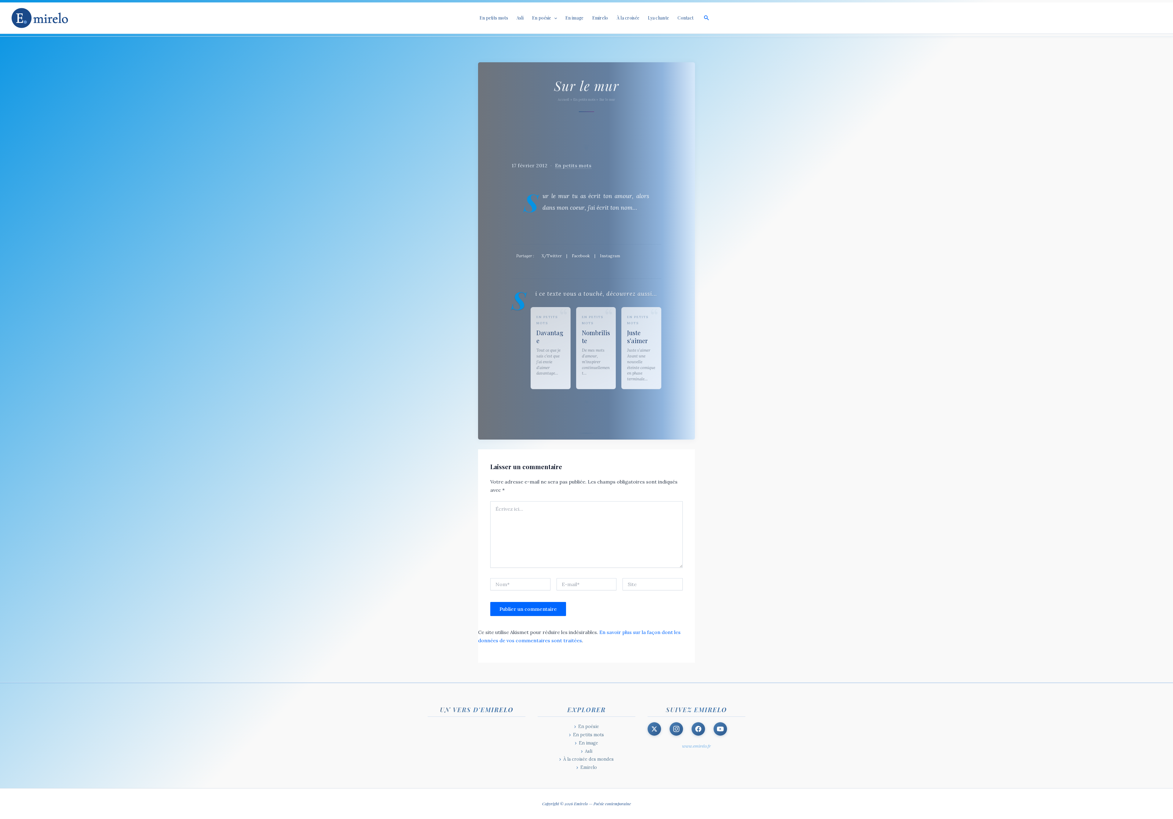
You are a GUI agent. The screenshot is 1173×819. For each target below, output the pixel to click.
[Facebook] (698, 729)
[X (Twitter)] (654, 729)
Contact (685, 18)
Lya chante (658, 18)
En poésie (588, 726)
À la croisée (628, 18)
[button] (554, 18)
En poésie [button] (541, 18)
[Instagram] (676, 729)
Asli (520, 18)
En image (574, 18)
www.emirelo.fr (696, 746)
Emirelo (600, 18)
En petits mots (494, 18)
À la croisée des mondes (588, 759)
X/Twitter (552, 256)
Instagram (610, 256)
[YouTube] (720, 729)
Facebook (581, 256)
